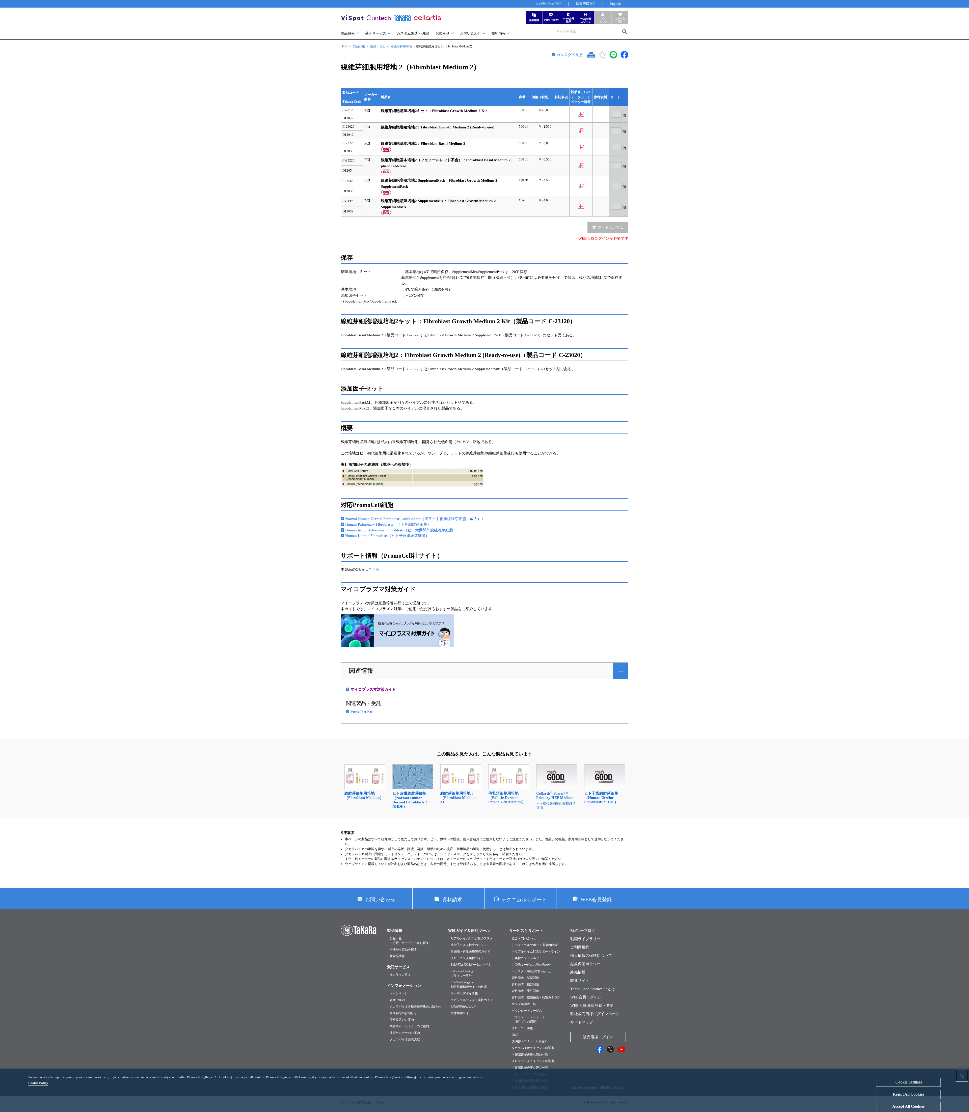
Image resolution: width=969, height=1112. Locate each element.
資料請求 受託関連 (525, 991)
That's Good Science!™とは (592, 989)
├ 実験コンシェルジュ (527, 958)
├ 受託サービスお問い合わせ (531, 964)
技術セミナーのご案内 (405, 1033)
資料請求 (452, 899)
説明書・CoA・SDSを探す (530, 1041)
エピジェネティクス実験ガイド (472, 1000)
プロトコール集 (522, 1028)
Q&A (515, 1035)
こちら (374, 569)
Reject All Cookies (908, 1094)
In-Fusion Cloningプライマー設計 (462, 973)
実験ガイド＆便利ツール (469, 931)
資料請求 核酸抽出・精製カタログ (536, 997)
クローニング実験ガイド (467, 958)
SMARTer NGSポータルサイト (471, 964)
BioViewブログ (582, 931)
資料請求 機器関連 (525, 984)
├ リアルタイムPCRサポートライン (536, 951)
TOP (344, 46)
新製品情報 (397, 956)
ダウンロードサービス (527, 1010)
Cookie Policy (38, 1083)
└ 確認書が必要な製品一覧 (530, 1054)
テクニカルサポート (524, 899)
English (615, 4)
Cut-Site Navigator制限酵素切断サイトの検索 (469, 985)
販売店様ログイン (598, 1037)
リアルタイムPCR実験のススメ (472, 938)
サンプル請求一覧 (524, 1004)
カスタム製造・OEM (413, 33)
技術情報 (499, 33)
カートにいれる (610, 227)
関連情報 (361, 670)
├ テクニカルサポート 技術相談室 (535, 945)
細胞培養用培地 (401, 46)
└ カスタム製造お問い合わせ (531, 971)
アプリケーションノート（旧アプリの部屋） (528, 1019)
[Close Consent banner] (961, 1075)
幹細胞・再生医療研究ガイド (470, 951)
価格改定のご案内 (402, 1019)
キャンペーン (399, 993)
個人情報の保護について (591, 956)
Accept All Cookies (908, 1106)
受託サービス (375, 33)
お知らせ (443, 33)
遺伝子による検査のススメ (469, 945)
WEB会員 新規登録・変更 (592, 1005)
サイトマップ (581, 1022)
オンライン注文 (400, 975)
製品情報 (348, 33)
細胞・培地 (377, 46)
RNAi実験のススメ (463, 1006)
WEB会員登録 (596, 899)
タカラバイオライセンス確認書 (533, 1048)
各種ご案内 (397, 1000)
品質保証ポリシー (585, 964)
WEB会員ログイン (585, 997)
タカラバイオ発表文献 (405, 1039)
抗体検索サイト (461, 1013)
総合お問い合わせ (524, 938)
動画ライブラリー (585, 939)
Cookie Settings (908, 1082)
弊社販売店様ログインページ (595, 1014)
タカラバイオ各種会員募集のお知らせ (415, 1006)
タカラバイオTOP (548, 4)
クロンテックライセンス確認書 (533, 1061)
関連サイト (579, 981)
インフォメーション (404, 986)
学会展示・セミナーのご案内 (409, 1026)
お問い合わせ (470, 33)
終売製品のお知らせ (403, 1013)
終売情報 (577, 972)
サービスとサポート (526, 931)
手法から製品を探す (403, 949)
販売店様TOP (585, 4)
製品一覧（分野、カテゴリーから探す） (411, 941)
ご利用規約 (579, 947)
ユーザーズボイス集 (464, 993)
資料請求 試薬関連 (525, 978)
